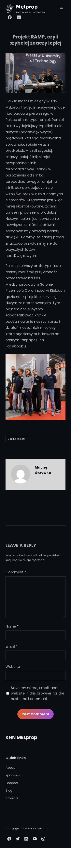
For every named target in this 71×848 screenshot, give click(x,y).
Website (13, 666)
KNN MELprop (21, 737)
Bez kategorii (17, 438)
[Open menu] (61, 9)
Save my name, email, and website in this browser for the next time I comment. (37, 693)
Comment (16, 572)
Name (12, 626)
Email (12, 646)
